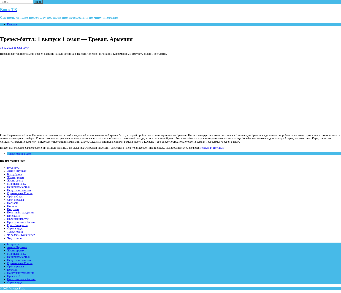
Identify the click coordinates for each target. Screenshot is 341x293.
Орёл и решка (15, 199)
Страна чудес (15, 228)
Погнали (12, 202)
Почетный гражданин (20, 212)
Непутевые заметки (19, 190)
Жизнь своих (15, 180)
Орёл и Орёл (15, 196)
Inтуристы (13, 167)
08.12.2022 (6, 47)
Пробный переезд (18, 218)
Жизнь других (15, 177)
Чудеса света (14, 238)
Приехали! (13, 215)
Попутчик (13, 209)
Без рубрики (14, 174)
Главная (12, 24)
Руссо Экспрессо (17, 225)
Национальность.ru (18, 186)
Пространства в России (21, 222)
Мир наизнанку (16, 183)
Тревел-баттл (21, 47)
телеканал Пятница (212, 147)
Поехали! (12, 206)
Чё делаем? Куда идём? (21, 234)
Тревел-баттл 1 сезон (19, 153)
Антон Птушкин (17, 170)
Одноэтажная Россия (20, 193)
